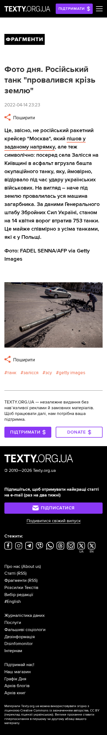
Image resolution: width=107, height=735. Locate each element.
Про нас (12, 566)
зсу (48, 373)
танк (11, 373)
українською (42, 715)
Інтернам (13, 650)
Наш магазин (17, 672)
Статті (10, 573)
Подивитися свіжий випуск (54, 521)
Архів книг (15, 693)
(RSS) (22, 573)
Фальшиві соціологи (25, 629)
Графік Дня (15, 679)
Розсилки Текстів (21, 587)
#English (12, 601)
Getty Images (72, 373)
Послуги (12, 622)
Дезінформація (19, 637)
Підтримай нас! (19, 664)
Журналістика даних (24, 615)
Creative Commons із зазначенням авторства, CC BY (60, 710)
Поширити (23, 118)
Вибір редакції (18, 594)
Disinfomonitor (18, 643)
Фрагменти (15, 580)
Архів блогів (17, 685)
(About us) (31, 566)
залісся (30, 373)
